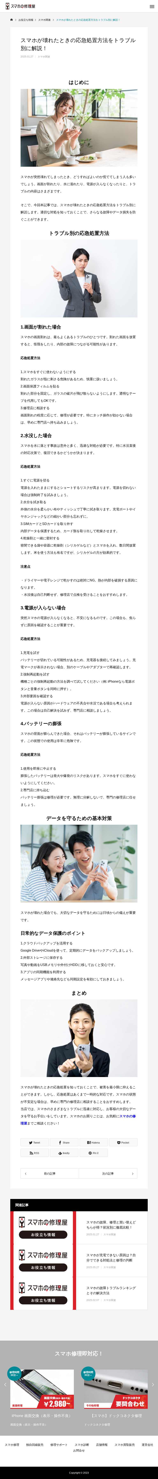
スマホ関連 (44, 56)
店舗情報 (102, 1444)
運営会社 (147, 1444)
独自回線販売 (34, 1444)
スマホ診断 (82, 1444)
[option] (42, 1396)
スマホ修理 (12, 1444)
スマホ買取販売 (125, 1444)
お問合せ (79, 1450)
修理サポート (59, 1444)
